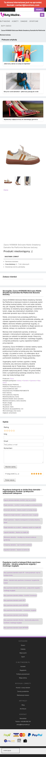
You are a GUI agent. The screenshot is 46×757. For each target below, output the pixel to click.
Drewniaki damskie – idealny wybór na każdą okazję (20, 510)
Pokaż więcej (9, 480)
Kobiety (23, 649)
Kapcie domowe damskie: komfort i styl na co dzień (20, 500)
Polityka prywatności (23, 674)
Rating (6, 427)
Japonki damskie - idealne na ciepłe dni (16, 532)
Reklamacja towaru (23, 695)
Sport (23, 657)
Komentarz (8, 448)
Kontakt (23, 666)
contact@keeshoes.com (27, 5)
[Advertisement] (23, 219)
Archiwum (23, 709)
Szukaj (39, 10)
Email (6, 441)
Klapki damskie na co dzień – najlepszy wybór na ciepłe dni (22, 527)
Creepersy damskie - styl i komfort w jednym (18, 545)
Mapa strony (23, 678)
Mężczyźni (23, 653)
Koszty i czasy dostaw (23, 687)
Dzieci (23, 645)
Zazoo (6, 190)
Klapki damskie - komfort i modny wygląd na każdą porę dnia (23, 505)
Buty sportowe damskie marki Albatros (16, 615)
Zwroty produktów (23, 691)
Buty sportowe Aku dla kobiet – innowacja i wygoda (20, 610)
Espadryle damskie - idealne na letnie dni (16, 550)
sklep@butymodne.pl (23, 724)
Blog (23, 705)
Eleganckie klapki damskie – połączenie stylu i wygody (21, 515)
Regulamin (23, 670)
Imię (5, 434)
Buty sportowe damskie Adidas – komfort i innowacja (20, 595)
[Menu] (42, 15)
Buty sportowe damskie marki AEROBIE (16, 605)
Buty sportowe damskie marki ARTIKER (16, 627)
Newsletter (23, 718)
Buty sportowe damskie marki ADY (14, 600)
